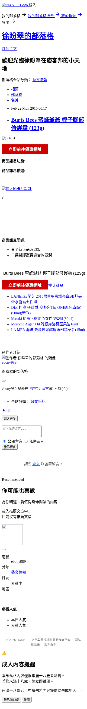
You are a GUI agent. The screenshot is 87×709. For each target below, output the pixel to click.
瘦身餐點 (55, 285)
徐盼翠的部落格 (28, 36)
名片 (15, 100)
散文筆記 (38, 402)
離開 (27, 700)
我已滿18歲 (11, 700)
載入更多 (10, 418)
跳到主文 (9, 49)
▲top (6, 410)
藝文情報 (39, 80)
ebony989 (9, 362)
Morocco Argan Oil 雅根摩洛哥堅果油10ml (44, 324)
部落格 (16, 95)
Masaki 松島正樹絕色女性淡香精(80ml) (42, 319)
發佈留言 (10, 447)
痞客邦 (35, 389)
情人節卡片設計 (19, 189)
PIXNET (21, 640)
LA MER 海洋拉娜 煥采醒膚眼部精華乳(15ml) (48, 330)
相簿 (15, 89)
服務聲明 (50, 644)
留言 (45, 389)
